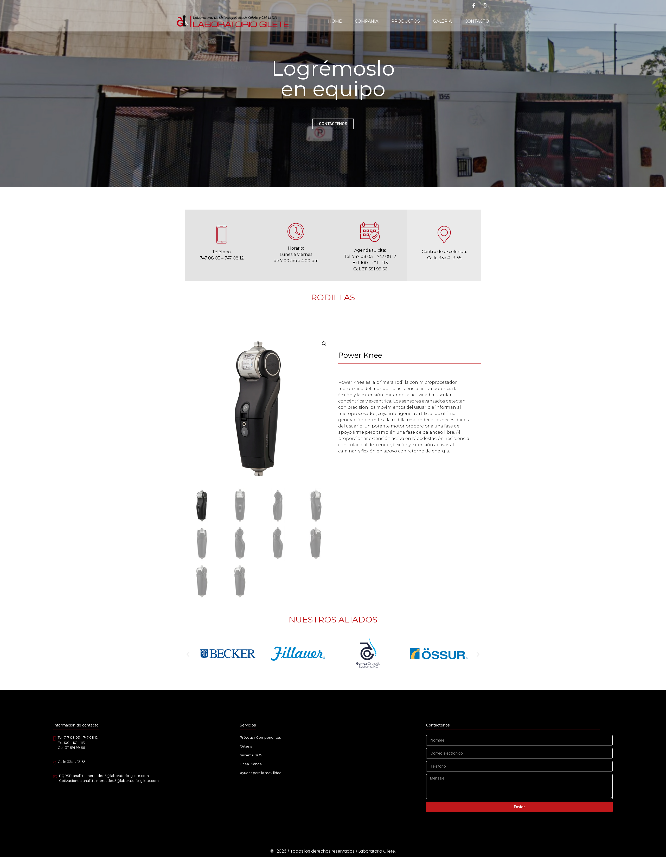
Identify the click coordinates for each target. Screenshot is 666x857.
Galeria (442, 21)
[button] (188, 654)
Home (335, 21)
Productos (405, 21)
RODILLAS (333, 297)
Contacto (477, 21)
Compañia (366, 21)
